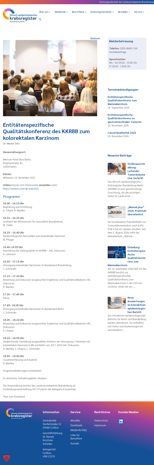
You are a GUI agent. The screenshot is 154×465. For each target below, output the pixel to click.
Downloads (76, 425)
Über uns (43, 11)
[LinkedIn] (121, 421)
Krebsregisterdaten (101, 11)
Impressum (100, 425)
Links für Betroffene (76, 436)
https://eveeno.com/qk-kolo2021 (21, 188)
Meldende (60, 11)
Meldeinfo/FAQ (78, 430)
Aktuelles (123, 11)
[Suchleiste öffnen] (40, 19)
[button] (6, 458)
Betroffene (78, 11)
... (132, 196)
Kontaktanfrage (117, 52)
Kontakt (74, 443)
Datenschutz (101, 420)
